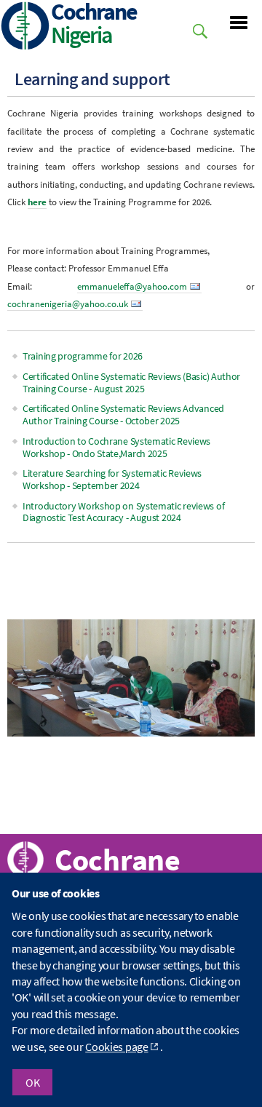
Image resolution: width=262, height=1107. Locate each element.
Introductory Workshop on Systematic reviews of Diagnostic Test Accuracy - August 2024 (123, 512)
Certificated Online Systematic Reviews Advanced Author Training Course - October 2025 (123, 414)
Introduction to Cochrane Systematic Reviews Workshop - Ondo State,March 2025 (116, 447)
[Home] (25, 27)
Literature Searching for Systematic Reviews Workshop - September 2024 (112, 479)
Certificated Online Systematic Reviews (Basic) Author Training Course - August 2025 (131, 382)
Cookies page (116, 1046)
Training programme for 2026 (83, 355)
